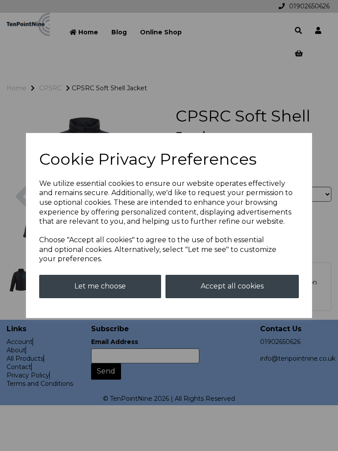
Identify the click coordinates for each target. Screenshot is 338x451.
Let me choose (100, 286)
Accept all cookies (232, 286)
